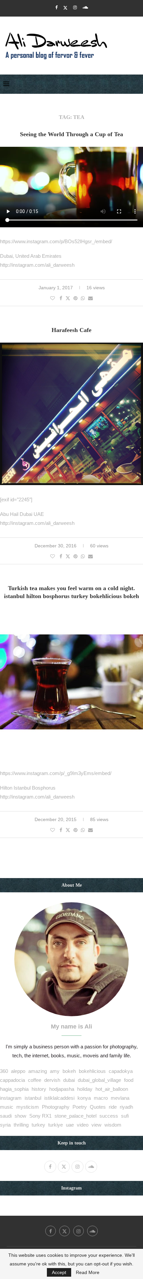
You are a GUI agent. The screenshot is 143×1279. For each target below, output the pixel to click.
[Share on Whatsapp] (83, 298)
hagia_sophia (14, 1089)
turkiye (55, 1125)
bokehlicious (92, 1071)
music (6, 1107)
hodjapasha (61, 1089)
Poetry (79, 1107)
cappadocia (12, 1080)
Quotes (98, 1107)
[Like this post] (52, 298)
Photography (56, 1107)
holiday (84, 1089)
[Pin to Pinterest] (75, 298)
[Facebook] (56, 7)
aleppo (18, 1071)
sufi (125, 1116)
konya (84, 1098)
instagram (11, 1098)
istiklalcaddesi (59, 1098)
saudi (6, 1116)
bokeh (69, 1071)
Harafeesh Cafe (71, 330)
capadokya (121, 1071)
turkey (38, 1125)
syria (5, 1125)
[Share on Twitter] (68, 298)
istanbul (33, 1098)
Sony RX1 (40, 1116)
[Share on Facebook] (61, 298)
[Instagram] (75, 7)
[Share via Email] (90, 298)
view (96, 1125)
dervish (52, 1080)
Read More (87, 1272)
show (20, 1116)
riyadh (126, 1107)
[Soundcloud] (85, 7)
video (82, 1125)
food (128, 1080)
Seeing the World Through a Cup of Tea (71, 134)
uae (70, 1125)
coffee (34, 1080)
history (39, 1089)
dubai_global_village (99, 1080)
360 (4, 1071)
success (108, 1116)
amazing (37, 1071)
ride (113, 1107)
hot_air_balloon (111, 1089)
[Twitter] (65, 7)
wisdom (112, 1125)
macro (101, 1098)
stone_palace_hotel (75, 1116)
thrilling (21, 1125)
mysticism (27, 1107)
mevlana (120, 1098)
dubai (69, 1080)
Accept (59, 1272)
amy (55, 1071)
